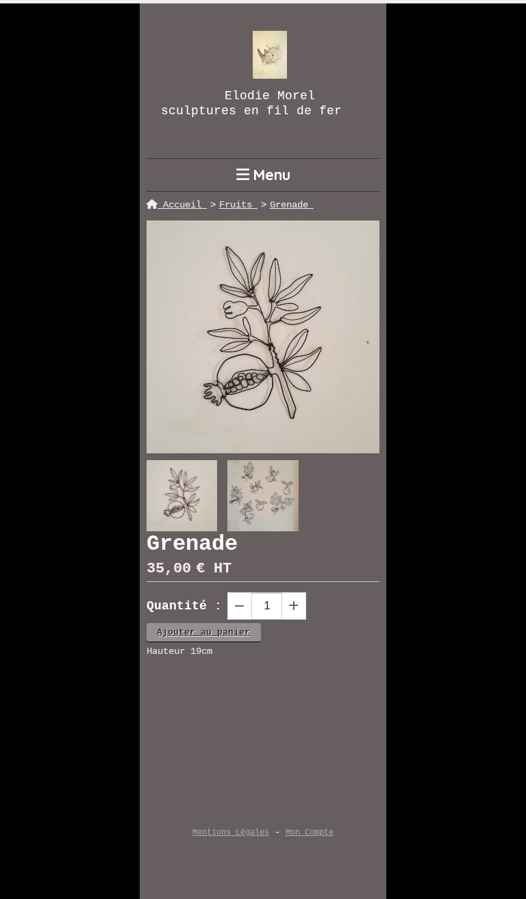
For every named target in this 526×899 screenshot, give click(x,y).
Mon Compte (310, 832)
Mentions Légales (230, 832)
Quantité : (184, 606)
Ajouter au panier (203, 632)
